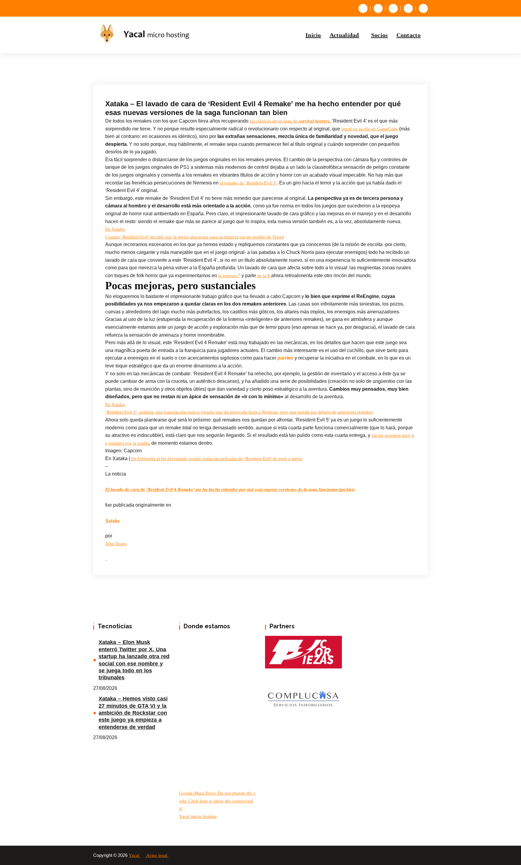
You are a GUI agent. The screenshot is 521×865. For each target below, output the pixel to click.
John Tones (116, 543)
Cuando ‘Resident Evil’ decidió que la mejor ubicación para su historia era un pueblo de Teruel (194, 237)
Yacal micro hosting (198, 816)
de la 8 (263, 275)
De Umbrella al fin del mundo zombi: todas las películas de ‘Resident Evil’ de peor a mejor (216, 458)
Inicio (313, 35)
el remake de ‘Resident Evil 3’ (248, 183)
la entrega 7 (229, 275)
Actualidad (344, 35)
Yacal (135, 855)
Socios (379, 35)
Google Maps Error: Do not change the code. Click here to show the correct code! (217, 801)
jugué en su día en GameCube (369, 129)
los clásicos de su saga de (290, 121)
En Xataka (115, 229)
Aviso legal (157, 855)
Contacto (408, 35)
